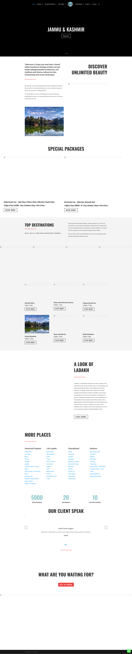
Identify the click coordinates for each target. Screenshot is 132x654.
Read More (11, 210)
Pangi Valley (28, 452)
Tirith (48, 469)
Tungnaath (71, 454)
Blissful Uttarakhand (88, 334)
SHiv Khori (93, 454)
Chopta (70, 452)
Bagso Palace (50, 471)
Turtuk (48, 459)
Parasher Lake (29, 476)
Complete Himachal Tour (89, 303)
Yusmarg (92, 461)
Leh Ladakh (61, 4)
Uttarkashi (71, 459)
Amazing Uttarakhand (30, 336)
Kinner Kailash (29, 481)
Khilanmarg (93, 459)
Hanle (48, 456)
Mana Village (71, 474)
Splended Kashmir (29, 303)
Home (33, 4)
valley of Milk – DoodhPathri (97, 466)
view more (59, 309)
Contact (94, 4)
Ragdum (49, 466)
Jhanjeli (27, 464)
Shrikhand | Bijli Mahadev (32, 478)
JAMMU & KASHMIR (66, 29)
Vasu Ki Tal (71, 471)
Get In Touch (66, 584)
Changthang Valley (52, 476)
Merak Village (50, 454)
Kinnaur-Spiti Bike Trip (60, 334)
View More (30, 309)
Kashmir (39, 4)
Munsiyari (71, 466)
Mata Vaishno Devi (95, 452)
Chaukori (70, 456)
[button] (65, 544)
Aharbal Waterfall (95, 474)
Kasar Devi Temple (73, 464)
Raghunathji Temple (95, 476)
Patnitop (92, 456)
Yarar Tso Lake (51, 461)
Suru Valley (50, 464)
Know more (66, 36)
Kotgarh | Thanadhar (30, 483)
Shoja (26, 456)
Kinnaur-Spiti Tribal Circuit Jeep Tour (63, 302)
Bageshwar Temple (73, 461)
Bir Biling (27, 461)
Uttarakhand (78, 4)
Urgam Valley (72, 478)
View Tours (81, 417)
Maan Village (50, 452)
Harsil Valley (71, 476)
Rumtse (49, 474)
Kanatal (70, 469)
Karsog (27, 459)
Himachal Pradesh (49, 4)
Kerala (87, 4)
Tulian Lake (93, 464)
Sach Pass (27, 454)
